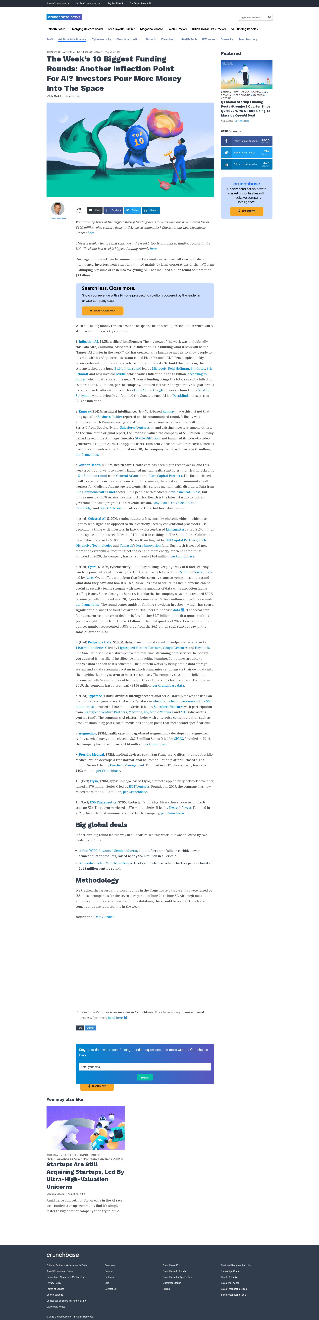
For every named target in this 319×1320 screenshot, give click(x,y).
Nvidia (121, 374)
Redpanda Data (99, 642)
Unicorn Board (56, 29)
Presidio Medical (91, 754)
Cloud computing (128, 39)
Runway (85, 411)
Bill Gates (198, 368)
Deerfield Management (127, 765)
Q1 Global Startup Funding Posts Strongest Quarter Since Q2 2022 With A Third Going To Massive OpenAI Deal (245, 108)
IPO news (208, 39)
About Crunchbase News (60, 1271)
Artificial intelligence (72, 39)
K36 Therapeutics (103, 802)
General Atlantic (128, 475)
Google (158, 390)
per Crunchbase (88, 454)
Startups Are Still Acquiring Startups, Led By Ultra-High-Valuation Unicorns (85, 1175)
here (90, 233)
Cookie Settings (55, 1294)
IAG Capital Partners (181, 540)
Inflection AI (88, 341)
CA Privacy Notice (56, 1306)
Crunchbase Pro (171, 1265)
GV (146, 712)
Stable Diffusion (147, 438)
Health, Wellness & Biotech (64, 1158)
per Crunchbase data (168, 685)
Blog (107, 1282)
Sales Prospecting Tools (233, 1294)
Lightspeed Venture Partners (139, 647)
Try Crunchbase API (140, 3)
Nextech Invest (180, 807)
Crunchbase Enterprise (175, 1271)
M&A (86, 1158)
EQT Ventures (139, 786)
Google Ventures (175, 647)
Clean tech (168, 39)
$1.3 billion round (127, 368)
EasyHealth (161, 502)
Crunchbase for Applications (177, 1277)
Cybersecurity (101, 39)
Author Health (90, 465)
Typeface (95, 696)
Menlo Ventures (161, 712)
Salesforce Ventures (135, 427)
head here (115, 1017)
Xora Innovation (148, 545)
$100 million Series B (196, 572)
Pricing (166, 1288)
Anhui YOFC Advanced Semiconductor (108, 850)
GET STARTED (248, 211)
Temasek (126, 545)
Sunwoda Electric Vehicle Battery (104, 863)
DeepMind (180, 395)
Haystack (202, 647)
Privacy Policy (54, 1282)
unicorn (90, 1027)
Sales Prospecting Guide (234, 1288)
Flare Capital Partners (165, 475)
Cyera (92, 566)
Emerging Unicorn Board (87, 29)
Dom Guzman (104, 917)
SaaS (50, 39)
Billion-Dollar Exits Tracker (209, 29)
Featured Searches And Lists (236, 1265)
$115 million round (92, 475)
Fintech (151, 39)
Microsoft (159, 368)
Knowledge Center (230, 1271)
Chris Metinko (55, 96)
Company (110, 1265)
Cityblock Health (184, 502)
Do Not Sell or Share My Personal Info (67, 1300)
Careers (109, 1271)
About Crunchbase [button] (56, 3)
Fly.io (94, 781)
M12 (184, 712)
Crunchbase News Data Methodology (66, 1277)
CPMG (178, 738)
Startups (101, 52)
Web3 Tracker (177, 29)
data (176, 610)
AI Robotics (54, 52)
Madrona (135, 712)
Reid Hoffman (178, 368)
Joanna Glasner (56, 1194)
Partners (109, 1277)
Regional (226, 95)
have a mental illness (184, 492)
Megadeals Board (151, 29)
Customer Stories (172, 1282)
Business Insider (110, 416)
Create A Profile (229, 1277)
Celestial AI (97, 518)
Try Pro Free (115, 3)
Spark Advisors (111, 508)
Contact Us (110, 1288)
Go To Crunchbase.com (88, 3)
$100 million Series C (91, 647)
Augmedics (87, 733)
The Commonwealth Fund (95, 492)
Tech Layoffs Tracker (121, 29)
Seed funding (247, 39)
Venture (114, 52)
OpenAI (140, 390)
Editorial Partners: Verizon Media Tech (67, 1265)
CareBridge (84, 508)
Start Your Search (104, 311)
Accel (90, 577)
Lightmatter (175, 529)
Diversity (227, 39)
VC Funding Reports (244, 29)
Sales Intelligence (230, 1282)
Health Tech (189, 39)
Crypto (83, 1155)
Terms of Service (55, 1288)
